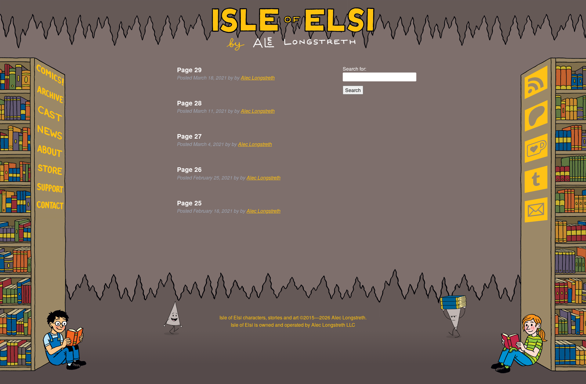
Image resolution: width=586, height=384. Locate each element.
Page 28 (189, 102)
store (51, 170)
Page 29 (189, 69)
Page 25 (189, 202)
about (51, 152)
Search (353, 90)
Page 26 (189, 169)
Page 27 (189, 136)
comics (51, 75)
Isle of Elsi (293, 29)
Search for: (354, 68)
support (51, 188)
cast (51, 113)
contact (51, 205)
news (51, 132)
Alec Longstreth (258, 77)
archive (51, 95)
